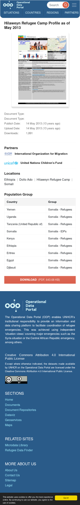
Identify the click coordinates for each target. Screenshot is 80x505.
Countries (33, 12)
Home (9, 399)
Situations (11, 12)
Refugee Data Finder (19, 450)
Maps (8, 425)
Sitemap (10, 480)
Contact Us (12, 475)
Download (40, 280)
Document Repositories (20, 410)
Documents (12, 405)
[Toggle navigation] (74, 5)
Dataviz (10, 415)
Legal (8, 485)
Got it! (66, 497)
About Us (11, 470)
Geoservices (13, 420)
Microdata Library (16, 445)
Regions (53, 12)
